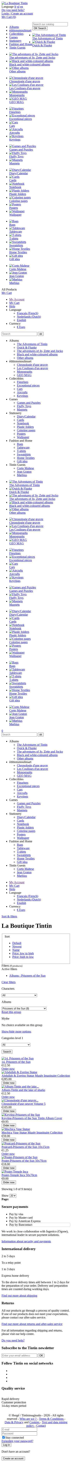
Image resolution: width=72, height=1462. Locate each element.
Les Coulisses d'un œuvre (32, 368)
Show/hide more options (16, 1031)
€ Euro (21, 327)
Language (8, 6)
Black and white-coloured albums (37, 354)
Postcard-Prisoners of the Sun (20, 1147)
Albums (14, 27)
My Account (16, 299)
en (21, 6)
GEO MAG (24, 375)
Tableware (23, 447)
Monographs (24, 371)
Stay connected (14, 1437)
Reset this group (11, 1012)
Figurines (22, 382)
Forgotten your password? (17, 1441)
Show (5, 1195)
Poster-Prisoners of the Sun (18, 1160)
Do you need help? (13, 10)
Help (12, 306)
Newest (17, 946)
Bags (20, 444)
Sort (7, 936)
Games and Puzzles (29, 402)
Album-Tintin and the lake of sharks (23, 1090)
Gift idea (22, 461)
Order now (8, 1068)
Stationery (15, 40)
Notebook (23, 423)
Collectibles (16, 33)
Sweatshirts (24, 454)
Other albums (25, 357)
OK (40, 28)
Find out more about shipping (19, 1295)
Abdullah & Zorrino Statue (18, 1075)
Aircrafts (22, 392)
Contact (41, 1425)
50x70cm (40, 1160)
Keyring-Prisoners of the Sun (20, 1118)
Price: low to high (23, 953)
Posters (21, 433)
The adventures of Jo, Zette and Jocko (40, 351)
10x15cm (43, 1147)
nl (18, 6)
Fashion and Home (20, 44)
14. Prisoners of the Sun (16, 1061)
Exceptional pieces (28, 385)
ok (40, 333)
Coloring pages (26, 430)
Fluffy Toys (24, 406)
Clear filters (9, 982)
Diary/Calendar (26, 416)
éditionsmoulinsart (20, 30)
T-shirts (21, 451)
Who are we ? (28, 1418)
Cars (19, 389)
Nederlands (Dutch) (29, 316)
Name (16, 950)
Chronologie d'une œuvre (32, 364)
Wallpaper (23, 437)
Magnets (22, 409)
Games (13, 37)
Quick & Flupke (27, 347)
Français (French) (27, 313)
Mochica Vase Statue (15, 1132)
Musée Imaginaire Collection (52, 1075)
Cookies (34, 1422)
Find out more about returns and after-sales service (32, 1324)
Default (16, 943)
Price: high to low (23, 956)
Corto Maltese (25, 468)
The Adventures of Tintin (32, 344)
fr (15, 6)
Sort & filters (9, 916)
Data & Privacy (14, 1422)
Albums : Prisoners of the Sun (27, 975)
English (21, 320)
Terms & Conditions (51, 1418)
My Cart (7, 293)
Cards (20, 420)
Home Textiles (26, 457)
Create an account (13, 1458)
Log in (6, 1444)
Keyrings (22, 395)
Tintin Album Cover (50, 1118)
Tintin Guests (17, 47)
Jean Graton (24, 471)
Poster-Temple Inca (14, 1175)
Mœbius (22, 475)
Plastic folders (25, 426)
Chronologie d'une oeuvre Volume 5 (24, 1103)
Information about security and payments (26, 1241)
